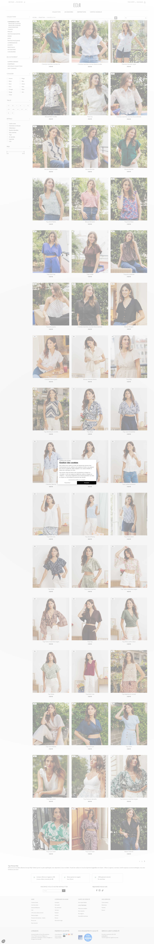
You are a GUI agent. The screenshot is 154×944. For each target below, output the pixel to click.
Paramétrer (67, 482)
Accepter (86, 482)
